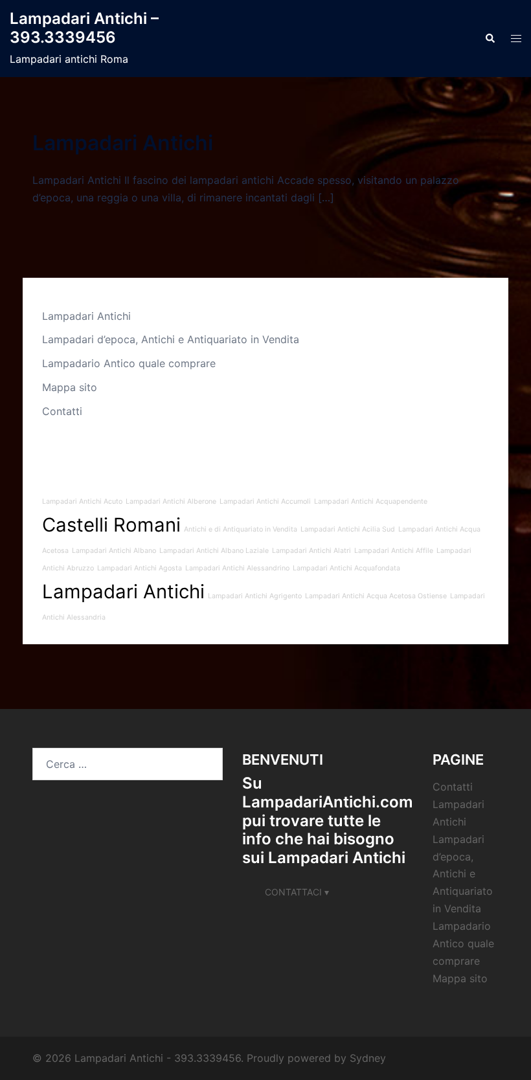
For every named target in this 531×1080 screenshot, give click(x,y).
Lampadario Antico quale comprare (129, 363)
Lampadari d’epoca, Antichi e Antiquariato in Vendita (170, 339)
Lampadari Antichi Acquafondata (346, 568)
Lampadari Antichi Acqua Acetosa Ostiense (376, 596)
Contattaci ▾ (297, 891)
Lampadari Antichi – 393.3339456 (84, 28)
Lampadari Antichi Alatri (311, 550)
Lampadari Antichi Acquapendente (370, 501)
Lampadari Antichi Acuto (82, 501)
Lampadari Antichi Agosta (139, 568)
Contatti (62, 411)
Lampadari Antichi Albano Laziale (214, 550)
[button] (489, 39)
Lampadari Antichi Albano (114, 550)
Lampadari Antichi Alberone (171, 501)
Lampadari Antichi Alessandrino (237, 568)
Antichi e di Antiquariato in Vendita (240, 529)
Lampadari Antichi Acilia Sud (347, 529)
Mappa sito (69, 387)
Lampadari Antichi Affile (393, 550)
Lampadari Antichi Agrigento (255, 596)
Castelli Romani (111, 524)
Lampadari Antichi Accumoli (265, 501)
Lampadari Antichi (122, 142)
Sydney (368, 1058)
